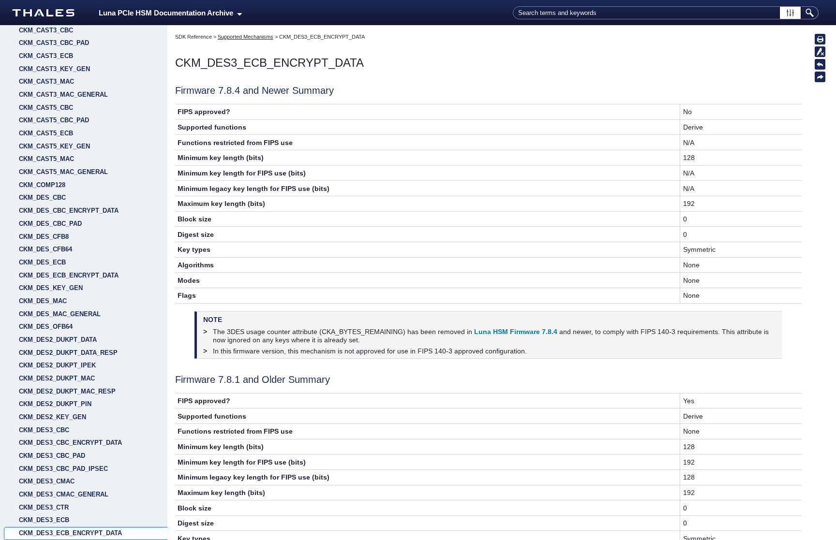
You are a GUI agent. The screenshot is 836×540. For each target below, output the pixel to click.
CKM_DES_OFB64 (46, 326)
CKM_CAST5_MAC (46, 158)
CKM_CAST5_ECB (46, 133)
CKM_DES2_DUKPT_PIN (55, 404)
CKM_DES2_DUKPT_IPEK (57, 365)
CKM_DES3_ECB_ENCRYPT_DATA (70, 533)
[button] (790, 12)
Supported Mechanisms (245, 37)
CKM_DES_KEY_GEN (51, 288)
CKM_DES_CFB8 (44, 236)
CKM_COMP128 (42, 185)
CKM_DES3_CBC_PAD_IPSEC (63, 468)
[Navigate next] (820, 77)
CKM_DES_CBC (42, 197)
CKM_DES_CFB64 (45, 249)
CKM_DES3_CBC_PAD (52, 455)
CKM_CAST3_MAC (46, 81)
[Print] (820, 39)
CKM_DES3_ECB (44, 520)
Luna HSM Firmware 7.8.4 (515, 332)
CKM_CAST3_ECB (46, 55)
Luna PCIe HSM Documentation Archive (168, 13)
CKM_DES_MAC (43, 301)
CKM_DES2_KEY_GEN (52, 417)
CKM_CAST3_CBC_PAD (54, 42)
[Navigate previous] (820, 64)
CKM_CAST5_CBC (46, 107)
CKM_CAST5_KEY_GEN (54, 146)
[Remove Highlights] (820, 51)
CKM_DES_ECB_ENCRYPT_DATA (69, 275)
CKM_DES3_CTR (44, 507)
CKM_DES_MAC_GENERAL (60, 314)
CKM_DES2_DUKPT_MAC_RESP (67, 391)
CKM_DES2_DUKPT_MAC (57, 378)
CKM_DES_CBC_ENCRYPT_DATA (69, 210)
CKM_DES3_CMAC (47, 481)
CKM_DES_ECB (42, 262)
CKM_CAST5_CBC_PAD (54, 120)
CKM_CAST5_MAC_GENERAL (63, 171)
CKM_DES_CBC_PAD (50, 223)
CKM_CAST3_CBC (46, 30)
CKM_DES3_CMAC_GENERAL (63, 494)
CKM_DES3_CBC (44, 430)
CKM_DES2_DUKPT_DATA (58, 339)
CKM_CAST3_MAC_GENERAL (63, 94)
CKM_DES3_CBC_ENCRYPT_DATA (70, 442)
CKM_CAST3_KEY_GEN (54, 69)
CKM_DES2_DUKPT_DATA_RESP (68, 352)
